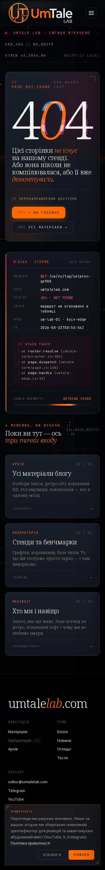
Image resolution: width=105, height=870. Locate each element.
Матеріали (17, 731)
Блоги (62, 731)
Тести (62, 757)
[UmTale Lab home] (40, 12)
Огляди (64, 749)
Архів (13, 749)
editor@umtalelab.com (28, 781)
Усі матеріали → (43, 227)
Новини (64, 740)
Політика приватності (30, 843)
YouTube (16, 799)
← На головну (39, 212)
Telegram (16, 790)
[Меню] (91, 12)
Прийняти (81, 855)
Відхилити (52, 855)
